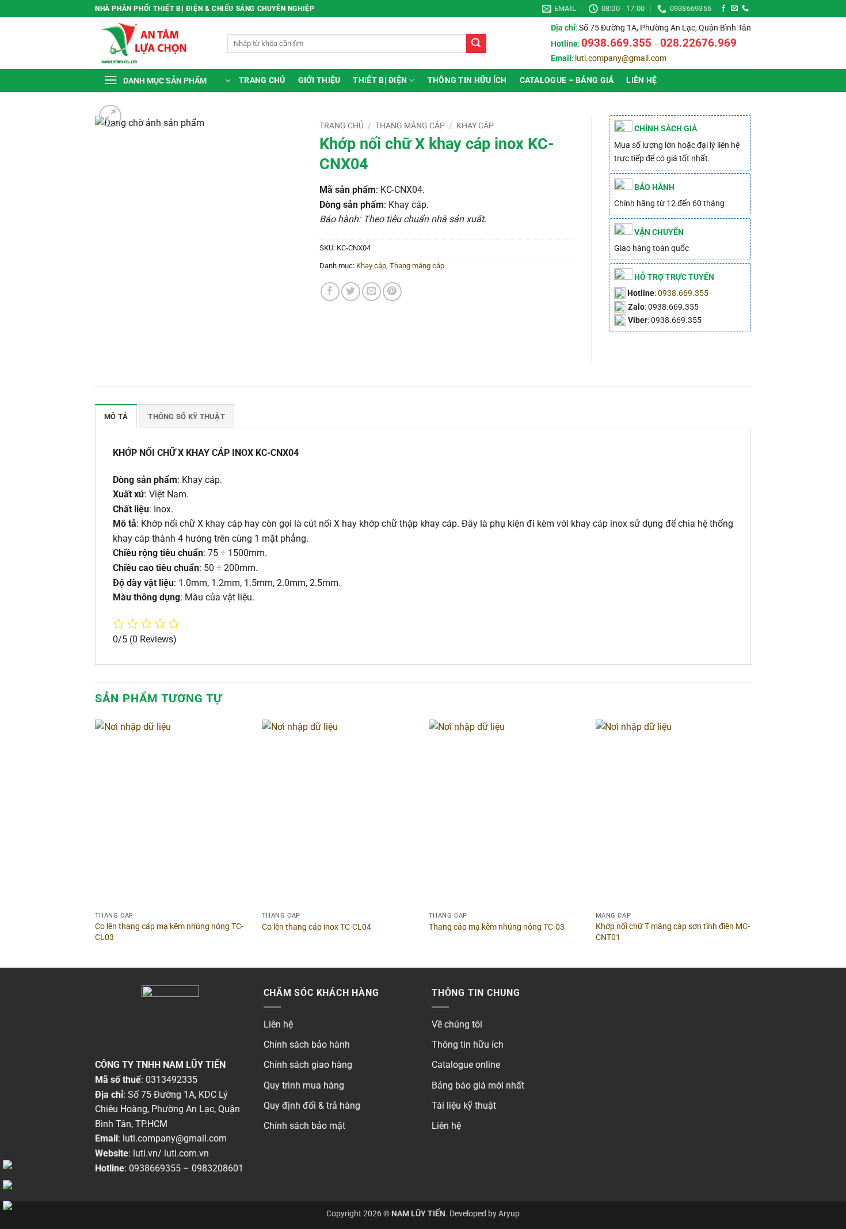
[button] (167, 80)
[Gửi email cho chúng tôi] (734, 9)
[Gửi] (476, 44)
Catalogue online (466, 1064)
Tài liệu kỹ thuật (464, 1105)
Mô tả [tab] (116, 416)
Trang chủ (262, 80)
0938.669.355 (683, 293)
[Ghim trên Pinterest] (392, 291)
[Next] (750, 842)
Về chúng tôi (457, 1024)
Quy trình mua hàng (304, 1085)
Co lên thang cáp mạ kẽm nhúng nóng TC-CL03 (169, 932)
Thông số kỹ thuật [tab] (186, 416)
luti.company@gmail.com (620, 58)
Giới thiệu (319, 80)
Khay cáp (475, 125)
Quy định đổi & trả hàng (312, 1105)
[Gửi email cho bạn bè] (371, 291)
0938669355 (155, 1168)
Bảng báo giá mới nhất (478, 1085)
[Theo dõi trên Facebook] (723, 9)
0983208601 (217, 1168)
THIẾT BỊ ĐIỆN (380, 80)
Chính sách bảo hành (307, 1044)
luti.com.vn (186, 1153)
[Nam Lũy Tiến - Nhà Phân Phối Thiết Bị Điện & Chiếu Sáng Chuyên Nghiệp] (152, 43)
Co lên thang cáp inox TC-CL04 (316, 927)
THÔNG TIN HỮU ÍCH (467, 80)
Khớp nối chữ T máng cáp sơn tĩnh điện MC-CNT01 (673, 932)
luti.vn (145, 1153)
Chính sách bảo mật (304, 1125)
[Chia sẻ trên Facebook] (330, 291)
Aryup (509, 1214)
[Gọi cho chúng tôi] (745, 9)
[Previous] (95, 842)
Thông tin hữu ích (468, 1044)
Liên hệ (641, 80)
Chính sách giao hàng (308, 1064)
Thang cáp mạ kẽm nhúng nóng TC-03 (497, 927)
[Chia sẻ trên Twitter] (350, 291)
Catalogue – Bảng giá (567, 80)
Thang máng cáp (410, 125)
